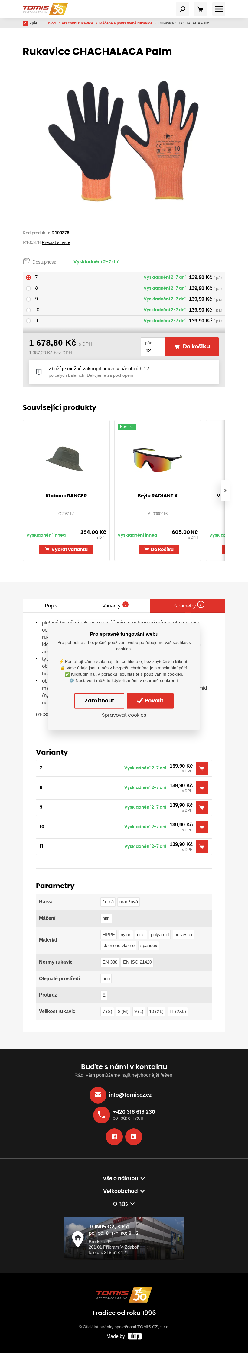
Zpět (33, 23)
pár (148, 343)
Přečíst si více (56, 242)
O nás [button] (120, 1204)
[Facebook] (114, 1136)
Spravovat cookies (124, 715)
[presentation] (225, 490)
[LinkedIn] (133, 1136)
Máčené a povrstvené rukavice (126, 23)
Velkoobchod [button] (120, 1191)
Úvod (52, 23)
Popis (51, 606)
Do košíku (162, 549)
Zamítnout (99, 701)
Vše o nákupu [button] (120, 1178)
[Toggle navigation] (182, 9)
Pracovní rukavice (78, 23)
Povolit (153, 701)
